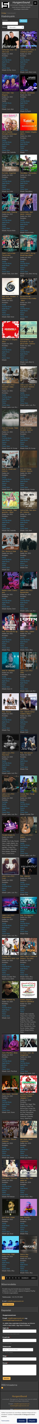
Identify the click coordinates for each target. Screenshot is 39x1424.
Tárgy (4, 1356)
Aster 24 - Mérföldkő (8, 670)
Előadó (4, 27)
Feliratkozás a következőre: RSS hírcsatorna (2, 1388)
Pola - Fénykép (25, 1217)
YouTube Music (7, 60)
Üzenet (5, 1363)
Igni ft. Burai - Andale (8, 1217)
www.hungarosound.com (21, 1409)
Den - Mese (23, 551)
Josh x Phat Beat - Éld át (9, 1053)
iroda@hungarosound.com (15, 1301)
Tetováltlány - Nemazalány (28, 173)
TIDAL (4, 66)
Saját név (6, 1328)
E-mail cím (6, 1337)
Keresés (5, 20)
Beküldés (6, 1378)
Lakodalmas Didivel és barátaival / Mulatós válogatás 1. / (27, 1096)
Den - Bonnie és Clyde (9, 551)
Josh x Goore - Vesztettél (10, 1094)
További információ (8, 1304)
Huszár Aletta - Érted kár (9, 212)
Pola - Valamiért (25, 876)
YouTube (23, 64)
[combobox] (5, 1349)
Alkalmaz (23, 21)
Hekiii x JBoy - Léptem (27, 631)
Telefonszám (7, 1346)
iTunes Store (6, 68)
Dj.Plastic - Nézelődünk (27, 93)
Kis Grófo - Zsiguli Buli (9, 173)
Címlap (3, 13)
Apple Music (6, 62)
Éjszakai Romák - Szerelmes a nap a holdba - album (28, 298)
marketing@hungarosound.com (12, 1320)
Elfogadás (32, 1420)
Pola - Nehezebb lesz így (10, 631)
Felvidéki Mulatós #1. (8, 835)
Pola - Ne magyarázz (26, 915)
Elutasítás (22, 1420)
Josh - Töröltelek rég (8, 999)
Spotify (4, 58)
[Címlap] (5, 5)
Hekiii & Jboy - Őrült (8, 1254)
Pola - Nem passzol (26, 753)
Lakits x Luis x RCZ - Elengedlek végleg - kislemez (8, 387)
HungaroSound (21, 2)
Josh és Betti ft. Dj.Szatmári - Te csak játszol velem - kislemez (27, 341)
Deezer (4, 64)
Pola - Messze (6, 712)
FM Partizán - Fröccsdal (9, 1178)
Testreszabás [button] (5, 1420)
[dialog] (19, 1417)
